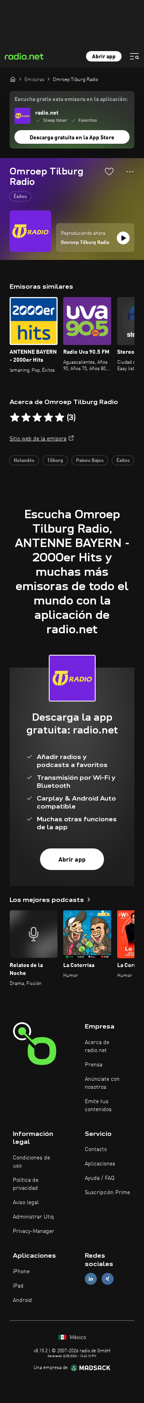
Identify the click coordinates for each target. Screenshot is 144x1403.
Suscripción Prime (107, 1192)
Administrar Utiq (33, 1217)
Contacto (96, 1149)
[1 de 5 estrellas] (14, 417)
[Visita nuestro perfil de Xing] (107, 1278)
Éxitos (20, 196)
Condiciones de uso (31, 1162)
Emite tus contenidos (98, 1105)
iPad (18, 1286)
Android (22, 1300)
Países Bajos (90, 460)
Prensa (93, 1065)
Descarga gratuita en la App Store (72, 138)
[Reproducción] (123, 238)
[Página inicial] (13, 79)
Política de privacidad (25, 1184)
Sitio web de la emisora (38, 439)
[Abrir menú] (134, 56)
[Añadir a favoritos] (109, 171)
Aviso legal (26, 1202)
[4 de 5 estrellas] (48, 417)
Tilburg (55, 460)
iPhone (21, 1271)
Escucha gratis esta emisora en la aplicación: (71, 99)
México (77, 1337)
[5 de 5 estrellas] (59, 417)
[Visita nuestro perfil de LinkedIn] (91, 1278)
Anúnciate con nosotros (102, 1083)
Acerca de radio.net (97, 1046)
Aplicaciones (100, 1164)
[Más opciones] (129, 171)
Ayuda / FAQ (99, 1178)
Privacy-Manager (33, 1231)
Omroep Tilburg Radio (85, 242)
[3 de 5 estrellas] (37, 417)
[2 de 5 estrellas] (26, 417)
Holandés (24, 460)
